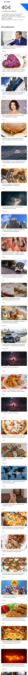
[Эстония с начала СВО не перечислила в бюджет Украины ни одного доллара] (14, 87)
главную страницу (18, 19)
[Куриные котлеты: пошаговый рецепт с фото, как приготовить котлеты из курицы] (14, 614)
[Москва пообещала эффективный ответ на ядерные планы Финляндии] (14, 225)
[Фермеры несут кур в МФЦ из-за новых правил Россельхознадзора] (14, 316)
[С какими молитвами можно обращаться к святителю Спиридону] (14, 591)
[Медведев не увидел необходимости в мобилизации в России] (14, 42)
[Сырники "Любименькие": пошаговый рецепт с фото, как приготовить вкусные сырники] (14, 385)
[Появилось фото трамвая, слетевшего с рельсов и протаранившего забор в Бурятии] (14, 270)
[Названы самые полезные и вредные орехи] (14, 453)
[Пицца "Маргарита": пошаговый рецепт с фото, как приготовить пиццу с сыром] (14, 522)
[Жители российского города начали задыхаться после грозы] (14, 202)
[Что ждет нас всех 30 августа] (14, 362)
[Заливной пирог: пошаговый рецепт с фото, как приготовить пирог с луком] (14, 133)
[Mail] (5, 2)
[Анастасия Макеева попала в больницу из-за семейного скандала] (14, 110)
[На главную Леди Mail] (8, 2)
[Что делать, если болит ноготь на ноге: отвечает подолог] (14, 499)
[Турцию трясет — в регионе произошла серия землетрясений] (14, 476)
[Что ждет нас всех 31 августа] (14, 408)
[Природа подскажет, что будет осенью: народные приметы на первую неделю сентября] (14, 248)
